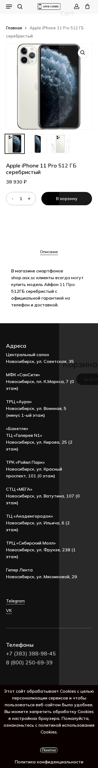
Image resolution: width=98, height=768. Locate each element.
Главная (14, 27)
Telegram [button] (15, 601)
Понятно (49, 750)
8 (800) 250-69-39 (29, 662)
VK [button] (9, 610)
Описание (49, 251)
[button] (9, 6)
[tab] (49, 251)
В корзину (67, 198)
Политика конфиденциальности (49, 761)
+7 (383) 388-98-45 (31, 653)
